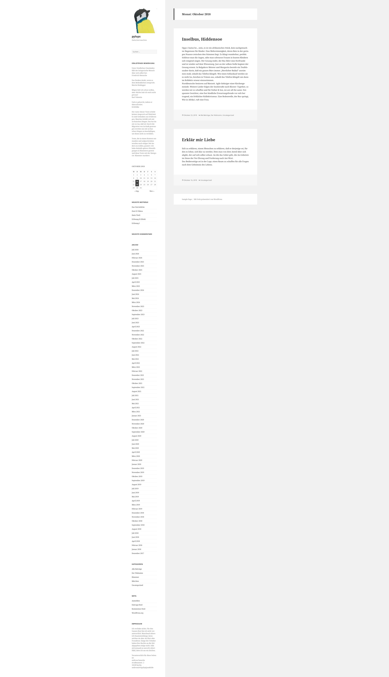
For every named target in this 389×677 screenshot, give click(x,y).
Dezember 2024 (138, 290)
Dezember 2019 (138, 468)
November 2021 (138, 379)
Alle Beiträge (137, 569)
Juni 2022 (135, 355)
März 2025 (136, 286)
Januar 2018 (136, 549)
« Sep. (137, 191)
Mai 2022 (135, 359)
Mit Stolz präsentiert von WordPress (208, 199)
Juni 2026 (135, 254)
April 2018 (136, 541)
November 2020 (138, 424)
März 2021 (136, 412)
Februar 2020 (137, 460)
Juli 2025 (135, 278)
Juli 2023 (135, 318)
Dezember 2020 (138, 420)
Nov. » (152, 191)
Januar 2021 (136, 416)
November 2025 (138, 266)
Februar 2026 (137, 258)
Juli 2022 (135, 351)
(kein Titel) (136, 215)
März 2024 (136, 302)
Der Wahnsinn (137, 573)
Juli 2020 (135, 440)
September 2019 (138, 480)
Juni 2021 (135, 399)
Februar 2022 (137, 371)
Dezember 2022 (138, 331)
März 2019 (136, 505)
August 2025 (136, 274)
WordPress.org (137, 613)
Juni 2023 (135, 322)
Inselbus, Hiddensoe (202, 39)
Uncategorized (137, 585)
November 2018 (138, 517)
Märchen (135, 581)
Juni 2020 (135, 444)
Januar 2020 (136, 464)
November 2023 (138, 306)
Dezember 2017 (138, 553)
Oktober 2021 (137, 383)
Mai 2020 (135, 448)
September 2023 (138, 314)
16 (137, 181)
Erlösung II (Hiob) (139, 219)
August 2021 (136, 391)
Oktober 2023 (137, 310)
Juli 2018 (135, 533)
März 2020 (136, 456)
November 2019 (138, 472)
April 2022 (136, 363)
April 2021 (136, 407)
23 (137, 184)
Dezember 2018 (138, 513)
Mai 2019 (135, 497)
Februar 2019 (137, 509)
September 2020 (138, 432)
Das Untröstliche (138, 207)
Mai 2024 (135, 298)
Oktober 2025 (137, 270)
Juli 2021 (135, 395)
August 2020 (136, 436)
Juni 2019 (135, 492)
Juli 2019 (135, 488)
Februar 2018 (137, 545)
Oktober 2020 (137, 428)
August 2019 (136, 484)
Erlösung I (136, 223)
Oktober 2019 (137, 476)
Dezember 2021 (138, 375)
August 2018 (136, 529)
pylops (136, 36)
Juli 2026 (135, 250)
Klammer (135, 577)
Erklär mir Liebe (198, 139)
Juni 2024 (135, 294)
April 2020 (136, 452)
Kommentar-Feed (138, 609)
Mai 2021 (135, 403)
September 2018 (138, 525)
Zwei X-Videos (137, 211)
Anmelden (136, 601)
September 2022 (138, 343)
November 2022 (138, 335)
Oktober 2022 (137, 339)
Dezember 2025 (138, 262)
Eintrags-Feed (137, 605)
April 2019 (136, 501)
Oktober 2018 (137, 521)
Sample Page (187, 199)
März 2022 (136, 367)
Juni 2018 (135, 537)
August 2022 (136, 347)
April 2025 (136, 282)
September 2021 (138, 387)
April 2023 (136, 326)
